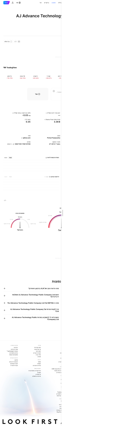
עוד (41, 3)
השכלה (39, 363)
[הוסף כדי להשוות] (53, 91)
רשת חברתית (37, 347)
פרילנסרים (38, 374)
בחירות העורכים (37, 365)
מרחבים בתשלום (36, 376)
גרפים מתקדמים (13, 353)
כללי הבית (38, 354)
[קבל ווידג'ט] (15, 41)
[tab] (10, 157)
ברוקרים (46, 3)
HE (17, 3)
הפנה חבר (38, 351)
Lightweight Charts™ (12, 351)
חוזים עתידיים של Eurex (61, 370)
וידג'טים (16, 347)
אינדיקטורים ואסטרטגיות (35, 370)
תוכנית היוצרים (37, 353)
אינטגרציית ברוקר (13, 361)
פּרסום (16, 360)
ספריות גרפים (14, 349)
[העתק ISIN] (13, 144)
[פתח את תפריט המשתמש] (12, 2)
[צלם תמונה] (19, 41)
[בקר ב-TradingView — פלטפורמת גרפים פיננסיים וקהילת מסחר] (10, 67)
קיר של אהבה (37, 349)
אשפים (39, 372)
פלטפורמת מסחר (13, 354)
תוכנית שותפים (14, 363)
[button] (57, 2)
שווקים (54, 3)
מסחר (39, 361)
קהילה (60, 3)
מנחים (39, 356)
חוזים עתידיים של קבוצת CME (59, 369)
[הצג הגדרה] (44, 113)
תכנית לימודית (14, 365)
